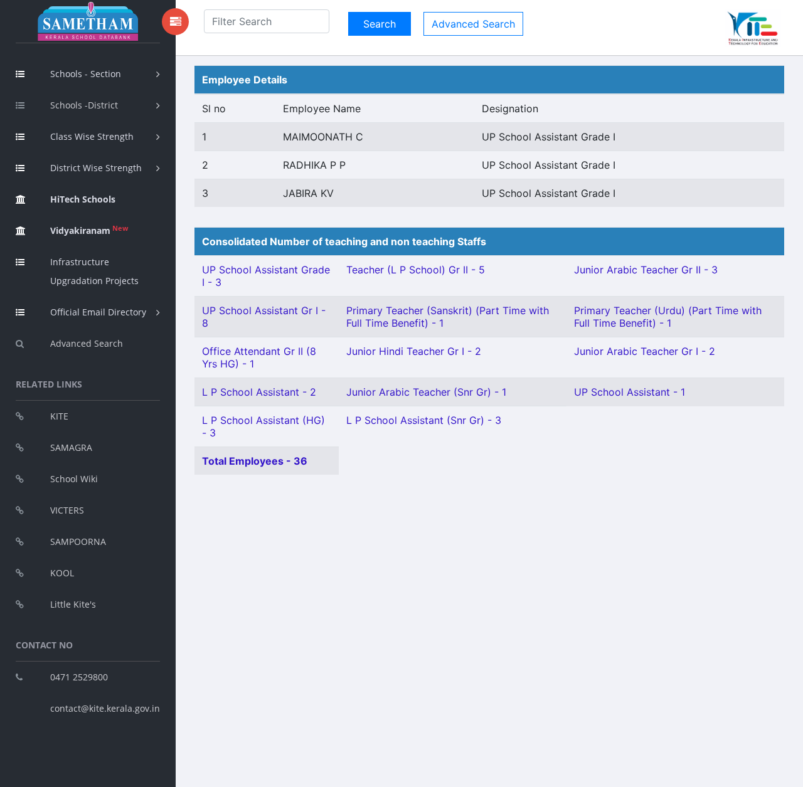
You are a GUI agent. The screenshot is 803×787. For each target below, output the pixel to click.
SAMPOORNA (78, 541)
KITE (59, 416)
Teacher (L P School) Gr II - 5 (415, 269)
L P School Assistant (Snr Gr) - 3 (423, 420)
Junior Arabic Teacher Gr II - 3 (646, 269)
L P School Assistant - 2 (259, 392)
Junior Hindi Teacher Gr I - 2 (413, 351)
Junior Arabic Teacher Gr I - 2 (644, 351)
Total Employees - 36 (254, 461)
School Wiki (74, 479)
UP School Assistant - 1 (629, 392)
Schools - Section (85, 74)
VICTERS (67, 510)
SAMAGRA (71, 447)
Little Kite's (73, 604)
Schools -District (84, 105)
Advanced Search (86, 343)
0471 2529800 (79, 677)
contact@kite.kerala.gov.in (105, 708)
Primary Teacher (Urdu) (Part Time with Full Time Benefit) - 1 (668, 316)
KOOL (62, 573)
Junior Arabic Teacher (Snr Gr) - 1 (426, 392)
